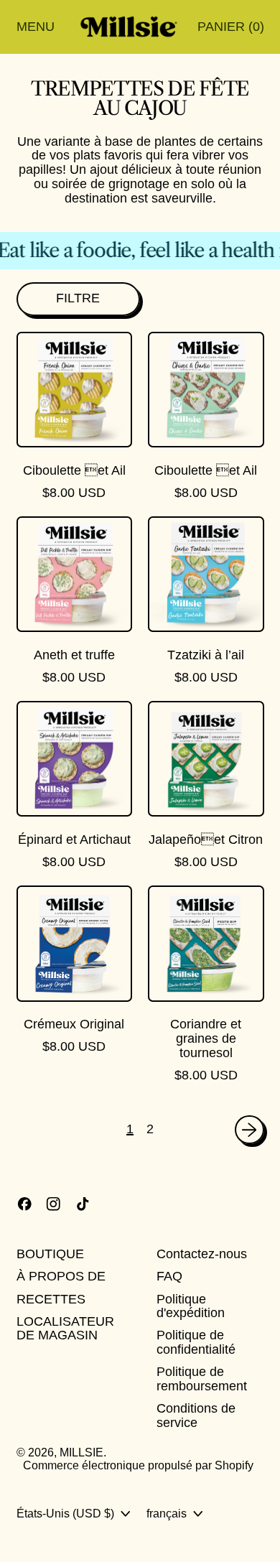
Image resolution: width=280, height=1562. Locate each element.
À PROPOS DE (61, 1276)
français (166, 1513)
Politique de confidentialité (196, 1342)
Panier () (230, 29)
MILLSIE (81, 1452)
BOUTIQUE (50, 1254)
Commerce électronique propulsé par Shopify (138, 1465)
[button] (79, 299)
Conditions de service (196, 1415)
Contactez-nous (202, 1254)
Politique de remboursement (202, 1379)
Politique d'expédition (191, 1306)
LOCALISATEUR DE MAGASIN (65, 1328)
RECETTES (51, 1299)
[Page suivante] (249, 1130)
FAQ (169, 1276)
